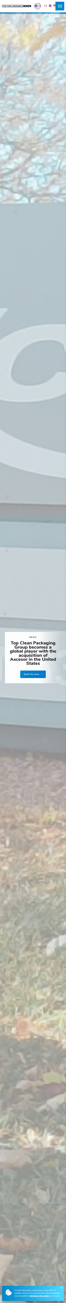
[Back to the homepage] (16, 6)
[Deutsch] (54, 5)
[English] (50, 5)
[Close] (61, 1287)
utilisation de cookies (39, 1296)
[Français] (46, 5)
